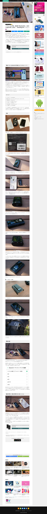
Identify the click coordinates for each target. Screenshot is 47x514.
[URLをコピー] (27, 31)
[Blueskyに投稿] (14, 31)
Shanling (7, 433)
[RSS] (36, 1)
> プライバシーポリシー (29, 510)
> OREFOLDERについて (18, 510)
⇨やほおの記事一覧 (9, 502)
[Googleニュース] (22, 508)
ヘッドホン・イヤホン (8, 24)
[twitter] (39, 1)
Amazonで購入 (39, 110)
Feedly (23, 456)
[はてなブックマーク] (20, 31)
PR (11, 24)
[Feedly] (38, 1)
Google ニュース (12, 456)
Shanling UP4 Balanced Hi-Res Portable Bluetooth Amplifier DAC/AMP (20, 46)
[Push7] (42, 1)
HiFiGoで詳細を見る (20, 48)
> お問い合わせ (23, 510)
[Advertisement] (17, 58)
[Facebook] (41, 1)
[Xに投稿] (8, 31)
